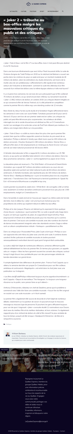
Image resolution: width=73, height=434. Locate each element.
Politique (33, 11)
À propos (56, 431)
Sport (42, 11)
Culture (23, 11)
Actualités (13, 11)
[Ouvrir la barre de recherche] (62, 11)
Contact (62, 431)
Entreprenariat (53, 11)
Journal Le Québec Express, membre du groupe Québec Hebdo (32, 431)
